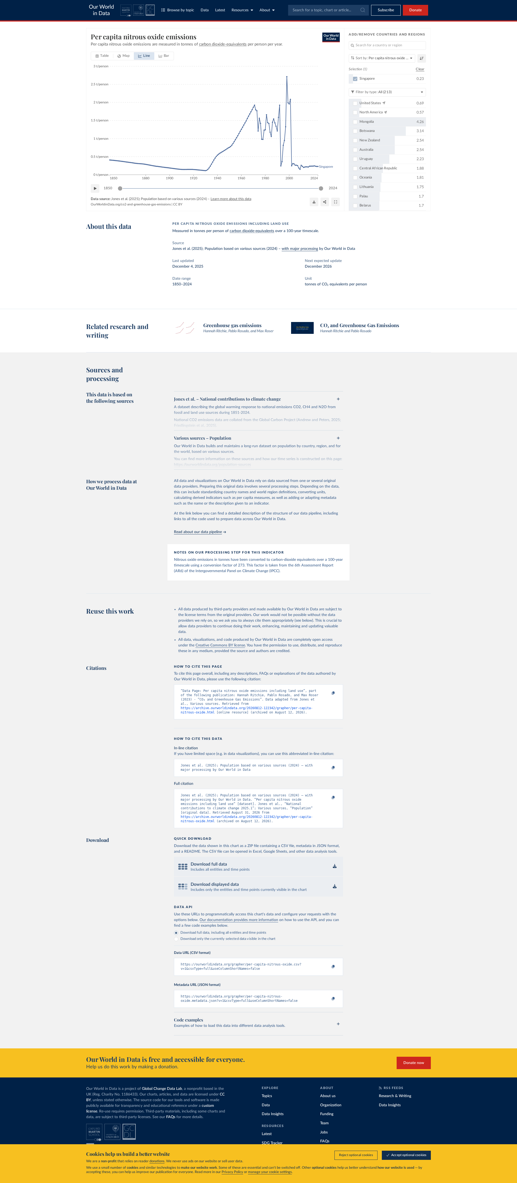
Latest (220, 10)
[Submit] (362, 10)
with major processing (300, 249)
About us (328, 1096)
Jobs (324, 1132)
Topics (267, 1096)
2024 (333, 188)
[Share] (324, 202)
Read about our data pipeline (198, 532)
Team (324, 1123)
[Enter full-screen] (335, 202)
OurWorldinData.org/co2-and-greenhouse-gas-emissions (131, 204)
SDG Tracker (272, 1143)
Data (205, 10)
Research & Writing (395, 1096)
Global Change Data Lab (162, 1089)
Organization (330, 1105)
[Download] (314, 202)
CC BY (177, 204)
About (265, 10)
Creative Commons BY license (220, 645)
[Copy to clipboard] (327, 693)
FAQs (170, 1117)
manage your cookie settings (270, 1172)
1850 (108, 188)
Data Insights (273, 1114)
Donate (415, 10)
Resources (240, 10)
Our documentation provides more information (239, 920)
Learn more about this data (231, 199)
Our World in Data (101, 10)
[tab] (102, 56)
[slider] (120, 188)
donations (157, 1161)
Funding (326, 1114)
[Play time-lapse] (95, 188)
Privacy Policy (232, 1172)
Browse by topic (180, 10)
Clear (420, 69)
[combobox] (328, 10)
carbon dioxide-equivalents (252, 231)
